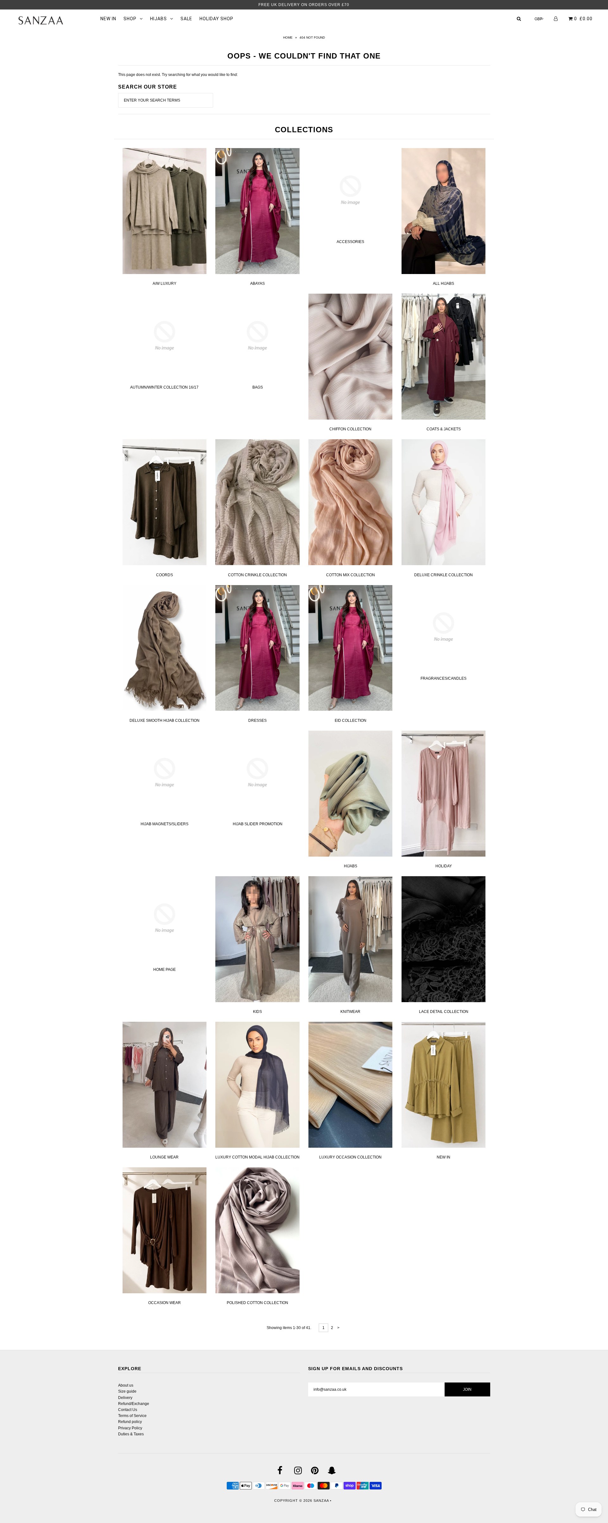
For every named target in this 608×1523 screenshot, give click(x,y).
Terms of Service (132, 1416)
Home (288, 37)
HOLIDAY (443, 866)
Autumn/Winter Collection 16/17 (164, 387)
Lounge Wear (164, 1157)
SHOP (130, 18)
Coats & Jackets (444, 429)
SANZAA (321, 1500)
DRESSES (257, 720)
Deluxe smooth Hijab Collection (165, 720)
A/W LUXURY (164, 283)
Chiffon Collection (350, 429)
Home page (164, 969)
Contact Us (127, 1410)
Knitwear (350, 1011)
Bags (257, 387)
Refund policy (130, 1422)
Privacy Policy (130, 1428)
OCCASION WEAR (164, 1303)
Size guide (127, 1391)
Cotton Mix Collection (350, 575)
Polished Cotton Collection (257, 1303)
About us (125, 1385)
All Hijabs (443, 283)
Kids (257, 1011)
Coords (164, 575)
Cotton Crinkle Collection (257, 575)
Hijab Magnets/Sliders (164, 824)
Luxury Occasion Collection (350, 1157)
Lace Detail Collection (443, 1011)
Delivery (125, 1397)
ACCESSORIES (350, 242)
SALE (186, 18)
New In (443, 1157)
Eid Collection (350, 720)
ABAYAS (257, 283)
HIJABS (158, 18)
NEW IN (108, 18)
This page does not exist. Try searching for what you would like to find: (178, 74)
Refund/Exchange (133, 1403)
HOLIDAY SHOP (216, 18)
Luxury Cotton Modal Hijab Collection (257, 1157)
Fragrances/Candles (443, 678)
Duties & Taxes (131, 1434)
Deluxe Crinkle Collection (443, 575)
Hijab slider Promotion (257, 824)
